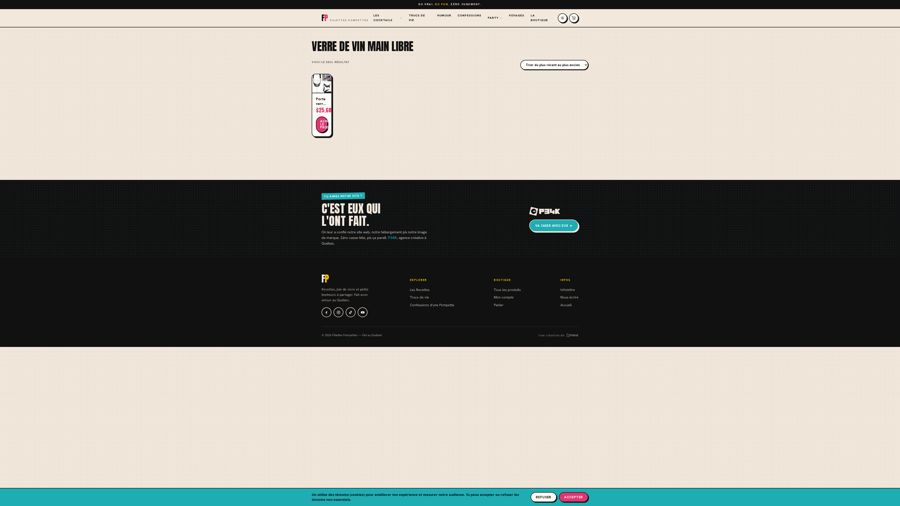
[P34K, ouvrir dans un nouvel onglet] (544, 211)
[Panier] (573, 18)
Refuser (543, 497)
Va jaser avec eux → (553, 226)
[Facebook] (326, 312)
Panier (498, 305)
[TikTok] (351, 312)
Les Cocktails (383, 18)
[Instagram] (338, 312)
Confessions (469, 15)
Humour (444, 15)
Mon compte (504, 297)
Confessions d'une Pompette (432, 305)
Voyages (516, 15)
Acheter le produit (324, 124)
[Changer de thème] (562, 18)
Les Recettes (420, 289)
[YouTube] (363, 312)
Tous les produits (507, 289)
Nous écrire (569, 297)
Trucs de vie (417, 18)
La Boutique (539, 18)
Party (493, 18)
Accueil (566, 305)
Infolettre (567, 289)
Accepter (573, 497)
